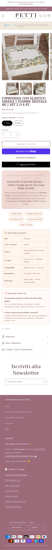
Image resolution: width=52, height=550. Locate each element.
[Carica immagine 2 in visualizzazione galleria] (26, 89)
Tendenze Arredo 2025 (15, 501)
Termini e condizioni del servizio (18, 412)
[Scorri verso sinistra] (3, 89)
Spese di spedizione (18, 113)
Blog (7, 429)
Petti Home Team (43, 545)
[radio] (7, 123)
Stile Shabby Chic (13, 480)
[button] (3, 16)
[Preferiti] (44, 16)
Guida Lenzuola (11, 491)
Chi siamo (9, 423)
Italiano (34, 527)
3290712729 (39, 449)
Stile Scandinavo (12, 486)
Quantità (5, 130)
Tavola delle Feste (13, 507)
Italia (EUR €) (17, 527)
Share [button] (7, 329)
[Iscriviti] (44, 382)
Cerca (7, 406)
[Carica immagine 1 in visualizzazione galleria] (12, 89)
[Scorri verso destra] (49, 89)
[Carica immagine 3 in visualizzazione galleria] (39, 89)
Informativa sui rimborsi (15, 418)
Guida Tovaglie (11, 496)
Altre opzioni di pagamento (26, 157)
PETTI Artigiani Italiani (14, 545)
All (14, 25)
